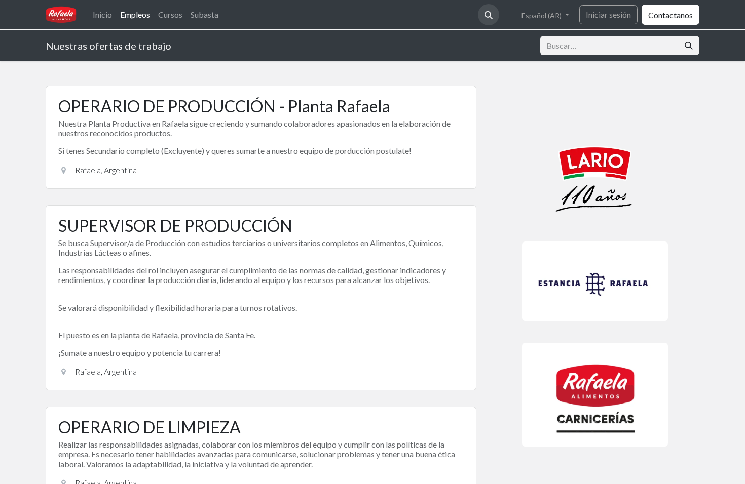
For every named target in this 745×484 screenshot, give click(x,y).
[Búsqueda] (688, 45)
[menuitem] (102, 14)
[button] (488, 14)
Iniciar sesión (608, 14)
